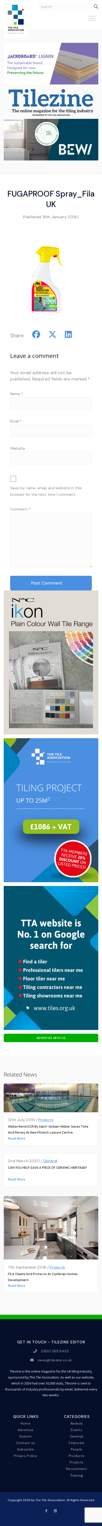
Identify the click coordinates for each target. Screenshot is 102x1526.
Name (16, 393)
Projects (45, 1119)
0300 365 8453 (55, 1351)
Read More (16, 1138)
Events (76, 1429)
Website (17, 448)
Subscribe (25, 1449)
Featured (76, 1443)
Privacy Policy (25, 1455)
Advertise (26, 1429)
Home (25, 1423)
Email (16, 421)
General (50, 1160)
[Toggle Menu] (92, 20)
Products (76, 1455)
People (76, 1449)
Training (76, 1475)
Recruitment (76, 1468)
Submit (25, 1436)
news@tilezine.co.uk (55, 1360)
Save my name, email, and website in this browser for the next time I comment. (46, 491)
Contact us (25, 1443)
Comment (20, 509)
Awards (76, 1423)
